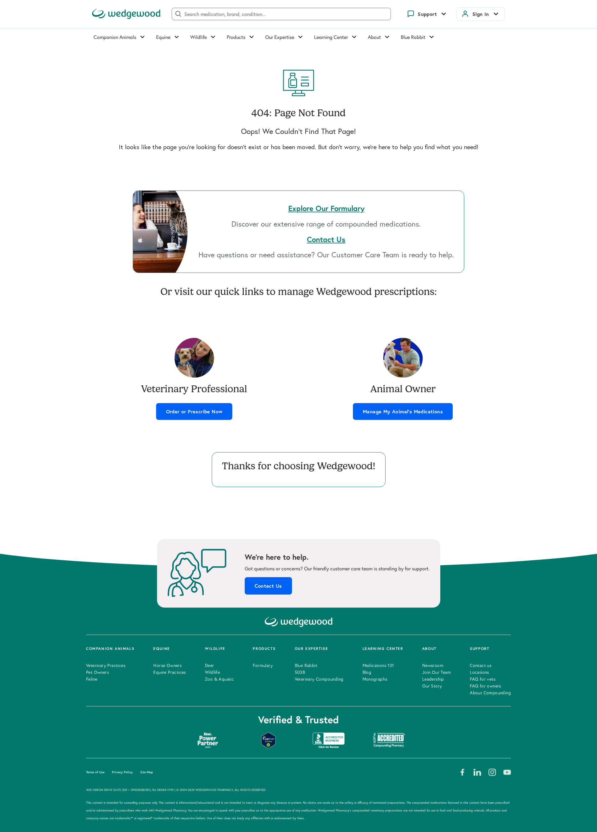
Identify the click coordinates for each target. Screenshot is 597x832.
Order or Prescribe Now (194, 411)
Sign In (480, 14)
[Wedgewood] (126, 14)
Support (427, 14)
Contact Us (268, 586)
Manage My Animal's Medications (403, 411)
